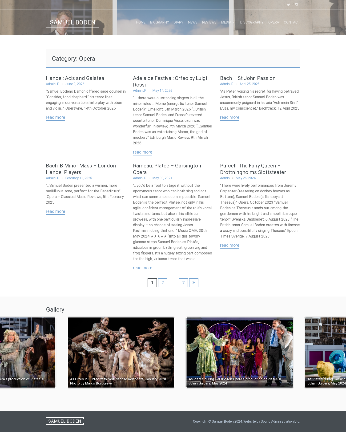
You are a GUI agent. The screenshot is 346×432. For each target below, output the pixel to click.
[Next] (336, 352)
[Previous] (10, 352)
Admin (225, 178)
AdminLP (52, 84)
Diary (178, 22)
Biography (159, 22)
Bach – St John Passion (248, 78)
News (192, 22)
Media (226, 22)
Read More (55, 117)
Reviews (209, 22)
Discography (252, 22)
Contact (292, 22)
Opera (273, 22)
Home (140, 22)
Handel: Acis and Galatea (75, 78)
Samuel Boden (73, 22)
